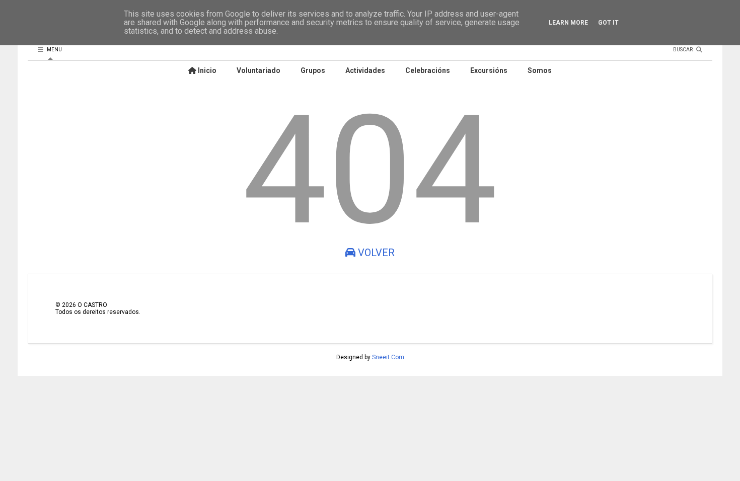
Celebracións (427, 70)
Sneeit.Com (388, 357)
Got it (608, 22)
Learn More (568, 22)
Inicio (206, 70)
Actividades (365, 70)
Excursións (488, 70)
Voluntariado (258, 70)
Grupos (313, 70)
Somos (540, 70)
